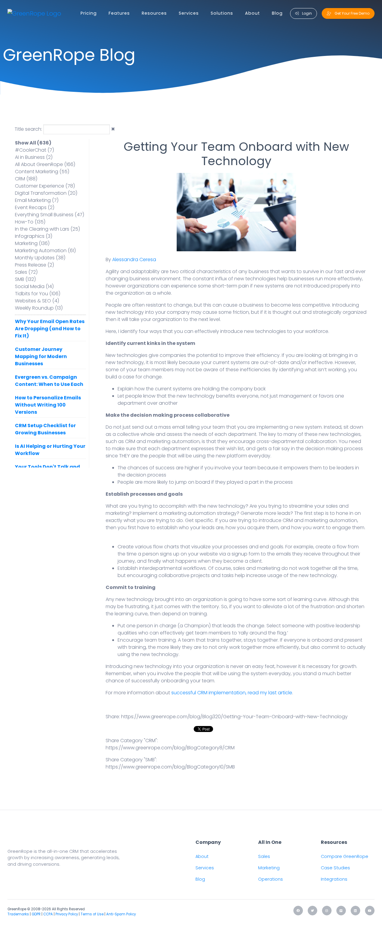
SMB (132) (25, 279)
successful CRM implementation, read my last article (231, 692)
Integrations (334, 879)
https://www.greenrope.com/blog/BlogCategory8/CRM (170, 747)
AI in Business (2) (34, 157)
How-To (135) (30, 221)
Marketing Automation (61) (45, 250)
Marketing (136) (32, 243)
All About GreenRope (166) (45, 164)
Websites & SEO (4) (37, 300)
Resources (154, 13)
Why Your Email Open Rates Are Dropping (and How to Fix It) (49, 328)
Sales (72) (26, 272)
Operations (270, 879)
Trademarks (18, 914)
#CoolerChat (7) (34, 150)
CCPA (48, 914)
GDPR (36, 914)
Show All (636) (33, 142)
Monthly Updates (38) (40, 257)
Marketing (269, 868)
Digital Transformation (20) (46, 193)
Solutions (222, 13)
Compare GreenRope (344, 856)
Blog (277, 13)
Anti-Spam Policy (121, 914)
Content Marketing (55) (42, 171)
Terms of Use (92, 914)
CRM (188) (26, 178)
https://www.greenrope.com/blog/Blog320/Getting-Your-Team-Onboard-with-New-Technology (234, 716)
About (252, 13)
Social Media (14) (34, 286)
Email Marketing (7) (36, 200)
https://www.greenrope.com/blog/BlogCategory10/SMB (170, 766)
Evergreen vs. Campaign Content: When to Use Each (49, 381)
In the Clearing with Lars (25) (47, 229)
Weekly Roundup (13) (39, 308)
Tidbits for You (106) (37, 293)
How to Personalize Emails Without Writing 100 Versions (48, 405)
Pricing (89, 13)
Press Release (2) (34, 264)
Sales (264, 856)
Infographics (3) (33, 236)
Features (119, 13)
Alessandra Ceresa (134, 259)
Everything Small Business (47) (49, 214)
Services (189, 13)
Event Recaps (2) (34, 207)
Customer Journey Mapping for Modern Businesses (41, 356)
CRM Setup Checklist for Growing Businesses (45, 429)
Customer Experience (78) (45, 185)
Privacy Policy (67, 914)
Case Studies (335, 868)
